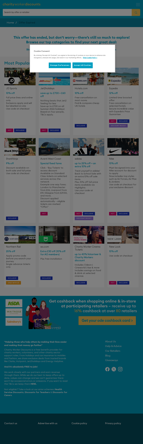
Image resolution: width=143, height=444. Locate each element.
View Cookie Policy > (90, 58)
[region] (72, 58)
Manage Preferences (59, 65)
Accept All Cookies (82, 65)
